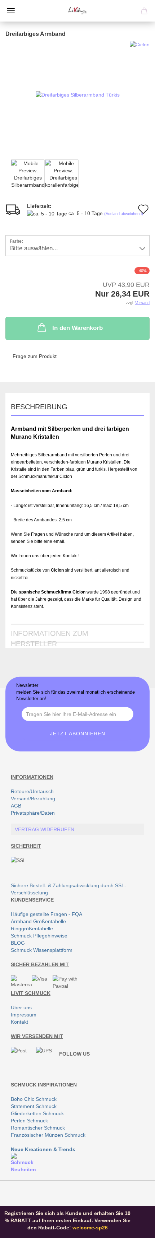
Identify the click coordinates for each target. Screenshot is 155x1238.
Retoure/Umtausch (32, 791)
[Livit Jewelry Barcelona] (77, 11)
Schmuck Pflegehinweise (39, 936)
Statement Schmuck (34, 1106)
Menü (11, 11)
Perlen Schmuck (29, 1120)
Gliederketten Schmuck (37, 1113)
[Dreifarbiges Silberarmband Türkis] (78, 94)
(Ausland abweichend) (123, 213)
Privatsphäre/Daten (33, 813)
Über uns (21, 1007)
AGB (16, 806)
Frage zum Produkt (35, 356)
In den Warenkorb (77, 328)
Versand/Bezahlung (33, 798)
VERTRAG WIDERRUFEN (44, 829)
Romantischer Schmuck (38, 1128)
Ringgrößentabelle (32, 928)
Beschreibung (39, 407)
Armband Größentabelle (38, 921)
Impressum (23, 1015)
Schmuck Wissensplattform (41, 950)
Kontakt (19, 1022)
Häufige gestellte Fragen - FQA (46, 914)
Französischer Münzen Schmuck (48, 1135)
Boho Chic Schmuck (34, 1099)
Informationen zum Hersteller (49, 636)
